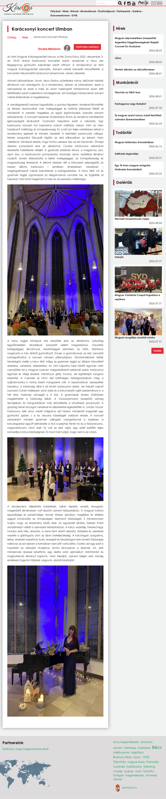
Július (118, 58)
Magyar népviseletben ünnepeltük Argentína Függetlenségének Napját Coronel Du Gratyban (137, 42)
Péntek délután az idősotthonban (134, 69)
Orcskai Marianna (49, 48)
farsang (149, 766)
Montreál (151, 775)
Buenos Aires (122, 757)
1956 (145, 757)
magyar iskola (136, 762)
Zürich (137, 757)
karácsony (134, 766)
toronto (148, 771)
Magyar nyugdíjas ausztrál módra (135, 337)
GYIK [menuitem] (74, 15)
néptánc (137, 752)
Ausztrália (119, 766)
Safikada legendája (126, 153)
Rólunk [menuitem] (75, 11)
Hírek (25, 37)
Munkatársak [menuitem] (88, 11)
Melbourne (121, 752)
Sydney (129, 771)
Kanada (152, 762)
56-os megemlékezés (126, 742)
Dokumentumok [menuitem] (60, 15)
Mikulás (117, 779)
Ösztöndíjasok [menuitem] (106, 11)
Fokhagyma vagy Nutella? (130, 103)
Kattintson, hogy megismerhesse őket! (25, 749)
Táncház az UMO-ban (127, 92)
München (146, 742)
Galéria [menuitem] (136, 11)
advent (117, 747)
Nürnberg (130, 747)
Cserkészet (143, 747)
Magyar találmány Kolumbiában (134, 142)
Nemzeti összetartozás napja (132, 218)
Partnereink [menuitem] (123, 11)
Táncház (119, 762)
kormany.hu (129, 787)
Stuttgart (118, 775)
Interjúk (119, 256)
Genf (138, 771)
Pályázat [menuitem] (55, 11)
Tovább (157, 350)
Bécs (157, 747)
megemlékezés (134, 775)
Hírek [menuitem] (66, 11)
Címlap (11, 37)
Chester (118, 771)
